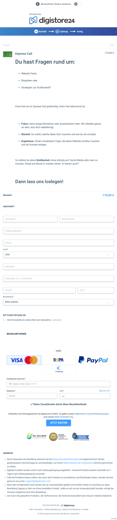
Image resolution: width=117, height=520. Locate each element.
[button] (108, 254)
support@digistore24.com (38, 481)
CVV (61, 391)
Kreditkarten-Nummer (16, 379)
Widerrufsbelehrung (63, 417)
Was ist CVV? (104, 391)
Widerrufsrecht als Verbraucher (78, 463)
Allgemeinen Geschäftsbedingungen (92, 414)
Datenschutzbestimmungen (65, 459)
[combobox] (58, 266)
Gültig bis (11, 391)
